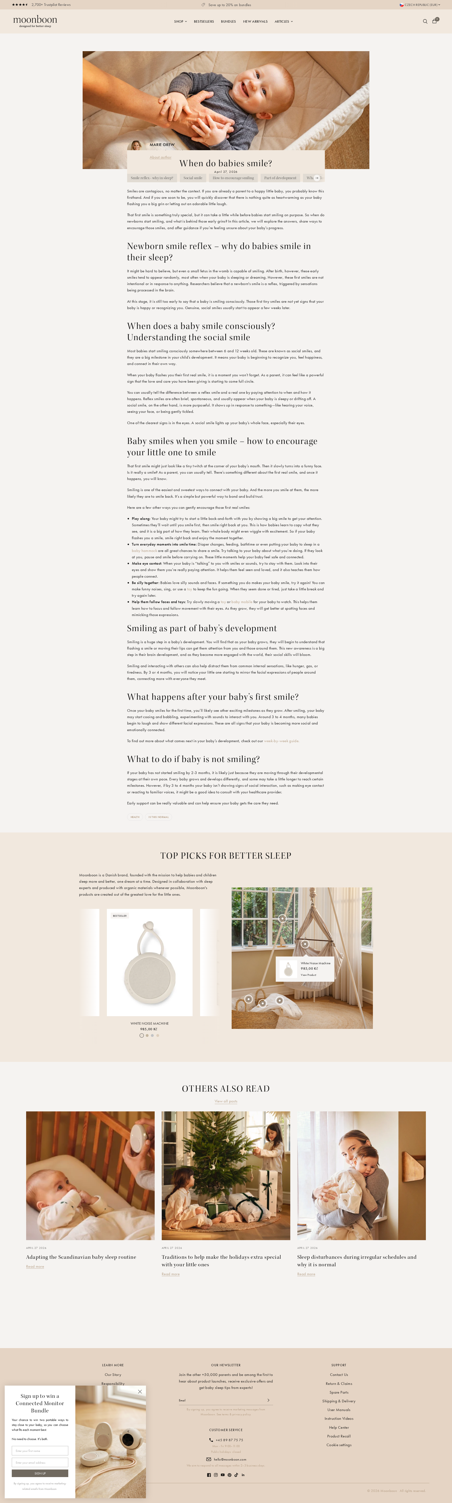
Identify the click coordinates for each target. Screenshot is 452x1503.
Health (135, 817)
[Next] (213, 961)
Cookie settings (339, 1444)
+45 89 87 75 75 (229, 1440)
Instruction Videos (339, 1418)
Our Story (113, 1374)
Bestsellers (204, 21)
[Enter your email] (268, 1400)
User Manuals (338, 1409)
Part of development (280, 178)
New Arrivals (255, 21)
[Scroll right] (317, 178)
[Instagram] (216, 1472)
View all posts (226, 1101)
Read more (35, 1266)
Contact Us (339, 1374)
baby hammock (144, 550)
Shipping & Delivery (338, 1401)
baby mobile (241, 601)
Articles (282, 21)
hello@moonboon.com (230, 1459)
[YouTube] (223, 1472)
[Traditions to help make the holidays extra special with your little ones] (226, 1175)
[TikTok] (236, 1472)
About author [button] (160, 157)
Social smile (193, 178)
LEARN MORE (113, 1365)
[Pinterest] (229, 1472)
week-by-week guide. (281, 740)
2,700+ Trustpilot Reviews (51, 4)
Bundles (228, 21)
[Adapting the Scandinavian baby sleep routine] (90, 1175)
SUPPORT (339, 1365)
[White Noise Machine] (150, 962)
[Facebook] (209, 1472)
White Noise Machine (150, 1023)
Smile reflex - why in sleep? (152, 178)
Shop (178, 21)
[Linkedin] (243, 1472)
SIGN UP (40, 1473)
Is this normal (159, 817)
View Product (308, 975)
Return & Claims (339, 1383)
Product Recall (339, 1436)
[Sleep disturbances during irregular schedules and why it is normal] (361, 1175)
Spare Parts (339, 1392)
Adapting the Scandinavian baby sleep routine (81, 1257)
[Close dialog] (140, 1391)
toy (189, 589)
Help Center (339, 1427)
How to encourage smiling (233, 178)
